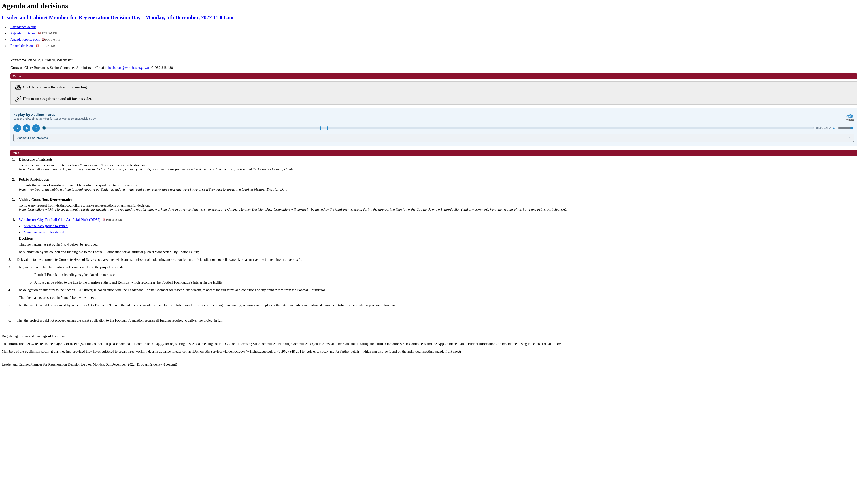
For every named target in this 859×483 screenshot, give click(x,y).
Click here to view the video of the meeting (55, 87)
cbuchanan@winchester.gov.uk (128, 68)
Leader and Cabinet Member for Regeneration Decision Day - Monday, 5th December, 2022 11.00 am (118, 17)
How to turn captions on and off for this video (57, 99)
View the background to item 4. (46, 226)
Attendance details (23, 27)
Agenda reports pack (35, 39)
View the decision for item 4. (44, 232)
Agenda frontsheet (33, 33)
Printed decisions (32, 46)
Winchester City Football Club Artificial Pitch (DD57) (70, 220)
